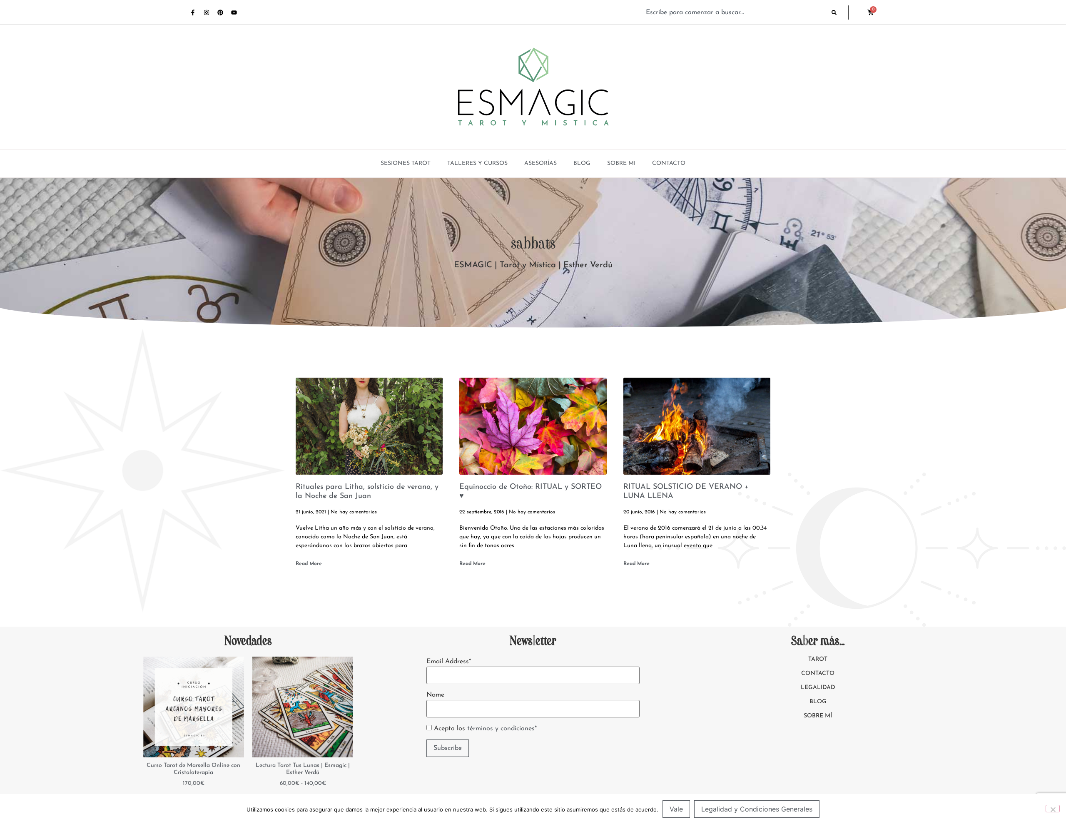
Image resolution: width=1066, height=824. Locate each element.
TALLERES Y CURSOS (477, 163)
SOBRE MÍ (818, 716)
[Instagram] (206, 12)
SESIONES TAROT (406, 163)
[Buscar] (840, 12)
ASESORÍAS (540, 163)
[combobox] (734, 12)
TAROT (817, 659)
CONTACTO (668, 163)
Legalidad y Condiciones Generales (756, 809)
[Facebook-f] (193, 12)
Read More (309, 563)
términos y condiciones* (502, 728)
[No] (1053, 808)
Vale (676, 809)
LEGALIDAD (818, 688)
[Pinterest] (220, 12)
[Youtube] (234, 12)
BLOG (581, 163)
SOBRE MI (621, 163)
